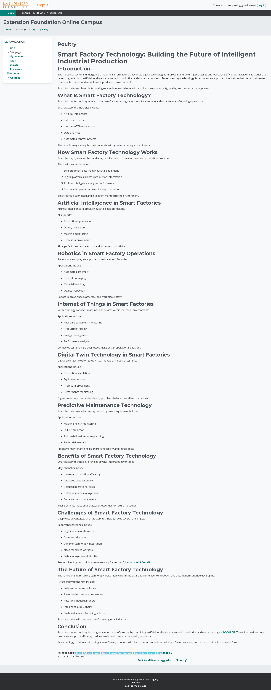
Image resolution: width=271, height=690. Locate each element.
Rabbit (112, 653)
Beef (144, 653)
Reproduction (124, 653)
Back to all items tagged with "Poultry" (163, 660)
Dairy (104, 653)
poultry (44, 29)
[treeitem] (27, 63)
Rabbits (87, 653)
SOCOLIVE (229, 632)
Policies (135, 682)
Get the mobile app (135, 685)
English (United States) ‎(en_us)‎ (42, 12)
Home (9, 29)
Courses (15, 77)
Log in (261, 5)
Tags (34, 29)
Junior (152, 653)
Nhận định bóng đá (138, 562)
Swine (79, 653)
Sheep (137, 653)
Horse (97, 653)
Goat (159, 653)
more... (167, 652)
